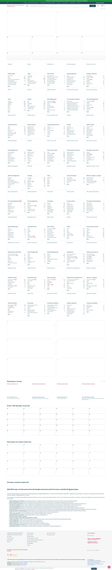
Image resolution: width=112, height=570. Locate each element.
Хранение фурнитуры (13, 226)
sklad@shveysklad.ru (93, 542)
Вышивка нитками (12, 277)
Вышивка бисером (32, 277)
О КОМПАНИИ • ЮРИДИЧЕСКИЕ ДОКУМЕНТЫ (31, 2)
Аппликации (50, 201)
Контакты (78, 2)
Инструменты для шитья (92, 150)
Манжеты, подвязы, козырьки (94, 175)
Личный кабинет (73, 2)
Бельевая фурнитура (13, 150)
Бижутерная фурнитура (52, 252)
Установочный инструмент (73, 99)
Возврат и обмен (30, 534)
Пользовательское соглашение (32, 538)
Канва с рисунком (51, 277)
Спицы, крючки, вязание (92, 226)
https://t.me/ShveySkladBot (94, 538)
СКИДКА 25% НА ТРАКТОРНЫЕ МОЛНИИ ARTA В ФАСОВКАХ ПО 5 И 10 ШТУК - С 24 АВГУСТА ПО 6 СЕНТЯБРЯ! (51, 0)
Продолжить (94, 568)
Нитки (9, 99)
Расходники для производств (94, 201)
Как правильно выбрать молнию (38, 397)
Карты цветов (50, 73)
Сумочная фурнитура (32, 201)
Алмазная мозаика (12, 303)
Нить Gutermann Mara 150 (12, 397)
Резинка (69, 124)
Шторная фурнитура (71, 73)
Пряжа (68, 226)
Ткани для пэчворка (71, 175)
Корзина (28, 545)
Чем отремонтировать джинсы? (88, 397)
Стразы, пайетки (71, 201)
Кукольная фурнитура (33, 252)
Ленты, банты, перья (52, 150)
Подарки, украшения (72, 303)
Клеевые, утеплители (92, 73)
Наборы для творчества (92, 252)
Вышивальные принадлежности (74, 277)
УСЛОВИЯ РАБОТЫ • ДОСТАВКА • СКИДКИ (47, 2)
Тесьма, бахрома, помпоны (73, 150)
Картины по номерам (92, 277)
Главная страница (30, 533)
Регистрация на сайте (51, 534)
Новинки (11, 73)
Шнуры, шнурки (90, 124)
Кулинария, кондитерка (52, 303)
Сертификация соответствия (32, 541)
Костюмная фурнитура (14, 201)
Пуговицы (30, 175)
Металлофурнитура (51, 99)
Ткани (48, 175)
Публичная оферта (30, 536)
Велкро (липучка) (32, 124)
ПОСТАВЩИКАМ (30, 543)
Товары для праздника (92, 303)
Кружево (30, 150)
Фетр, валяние (50, 226)
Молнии (29, 99)
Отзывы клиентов (65, 2)
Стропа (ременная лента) (53, 124)
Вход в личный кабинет (51, 533)
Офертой (33, 569)
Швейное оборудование (13, 175)
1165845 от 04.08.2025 (23, 563)
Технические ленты (12, 124)
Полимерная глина (32, 226)
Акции (29, 73)
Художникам (70, 252)
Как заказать (58, 2)
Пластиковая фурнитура (92, 99)
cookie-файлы (22, 568)
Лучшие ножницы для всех (62, 397)
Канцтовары (30, 303)
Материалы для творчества (14, 252)
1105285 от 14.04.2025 (23, 562)
